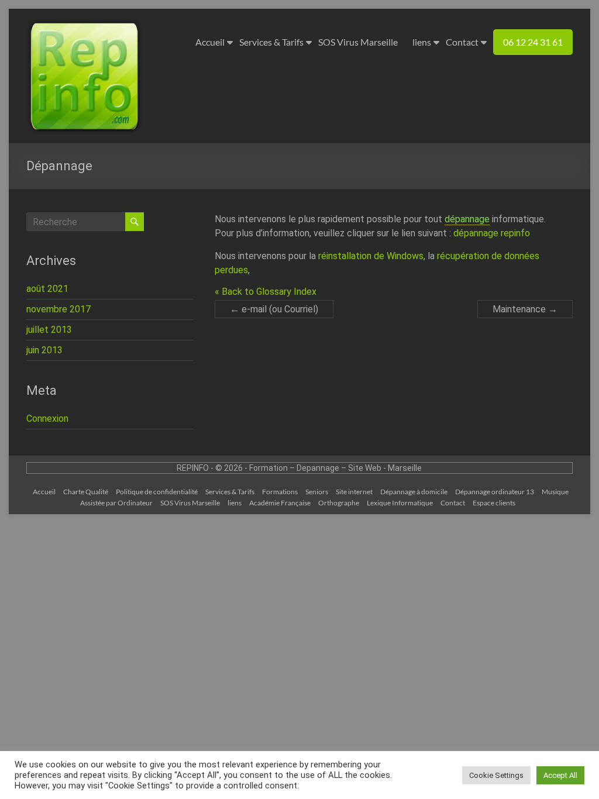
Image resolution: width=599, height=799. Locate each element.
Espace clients (494, 502)
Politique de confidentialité (157, 491)
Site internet (354, 491)
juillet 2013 (49, 329)
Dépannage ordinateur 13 (494, 491)
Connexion (47, 418)
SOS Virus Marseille (358, 41)
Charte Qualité (85, 491)
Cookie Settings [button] (496, 775)
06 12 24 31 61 (533, 41)
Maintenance (525, 309)
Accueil (210, 41)
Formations (280, 491)
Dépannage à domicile (413, 491)
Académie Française (280, 502)
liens (421, 41)
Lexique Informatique (400, 502)
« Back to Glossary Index (265, 291)
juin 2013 (44, 350)
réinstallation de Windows (371, 255)
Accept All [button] (560, 775)
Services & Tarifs (271, 41)
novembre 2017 (58, 309)
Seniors (316, 491)
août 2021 (47, 288)
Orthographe (338, 502)
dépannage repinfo (491, 233)
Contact (462, 41)
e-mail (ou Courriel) (274, 309)
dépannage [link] (467, 219)
